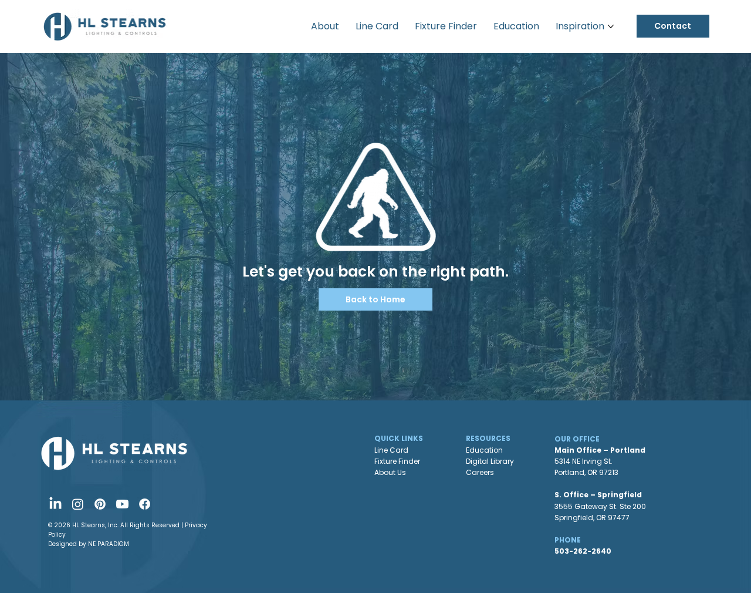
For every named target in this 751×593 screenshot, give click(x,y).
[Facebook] (144, 504)
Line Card (391, 450)
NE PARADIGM (108, 544)
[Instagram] (77, 504)
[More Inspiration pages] (611, 26)
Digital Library (490, 461)
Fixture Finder (397, 461)
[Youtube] (122, 504)
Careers (480, 472)
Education (484, 450)
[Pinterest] (100, 504)
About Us (390, 472)
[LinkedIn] (55, 504)
